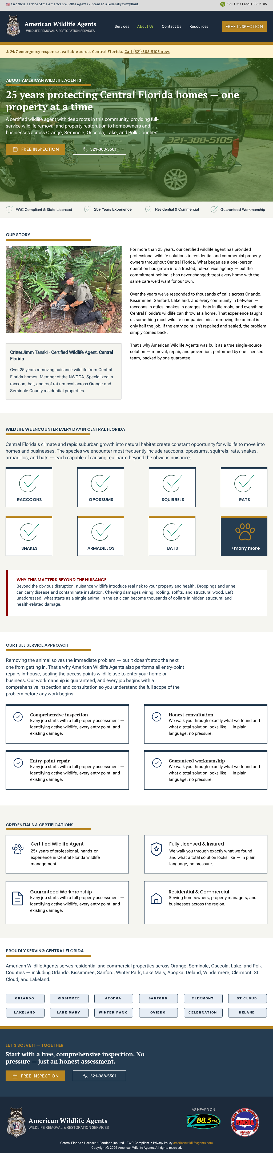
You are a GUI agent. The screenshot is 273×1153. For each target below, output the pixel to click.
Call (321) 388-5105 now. (147, 52)
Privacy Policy (162, 1143)
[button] (195, 26)
